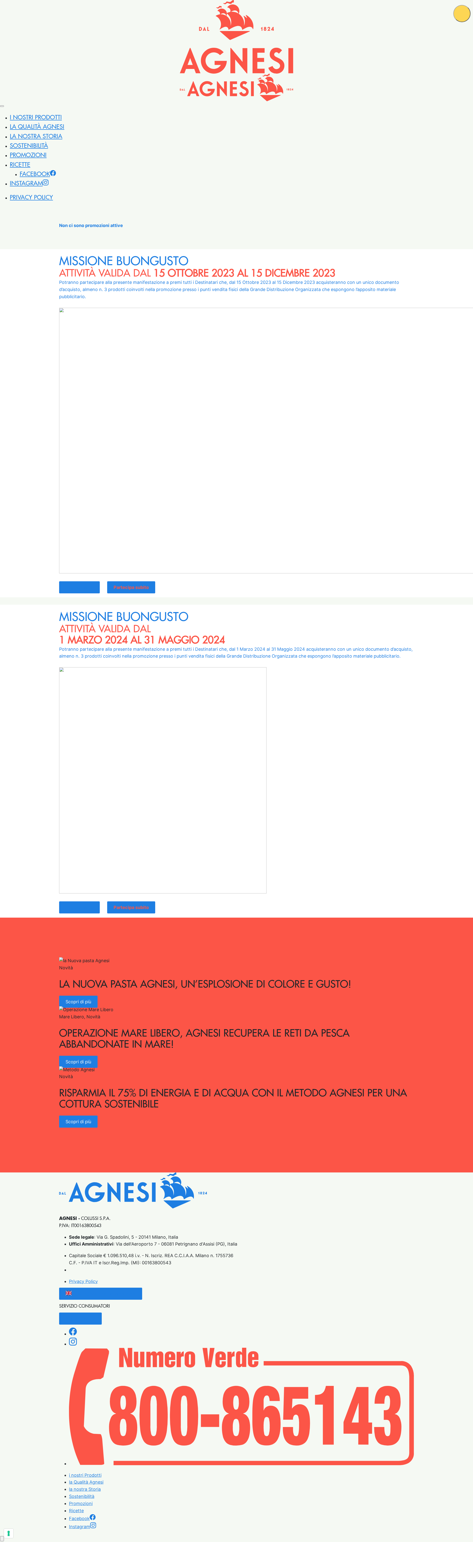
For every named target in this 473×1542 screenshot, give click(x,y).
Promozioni (28, 155)
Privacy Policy (31, 197)
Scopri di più (78, 1001)
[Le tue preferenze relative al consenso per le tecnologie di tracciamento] (8, 1533)
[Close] (2, 106)
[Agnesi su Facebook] (73, 1334)
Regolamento (79, 587)
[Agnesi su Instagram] (73, 1344)
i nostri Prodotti (36, 117)
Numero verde (80, 1318)
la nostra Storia (36, 136)
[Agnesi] (236, 37)
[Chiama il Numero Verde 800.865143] (241, 1463)
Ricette (20, 165)
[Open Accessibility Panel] (2, 1538)
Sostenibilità (29, 146)
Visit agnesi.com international (105, 1293)
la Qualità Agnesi (37, 127)
